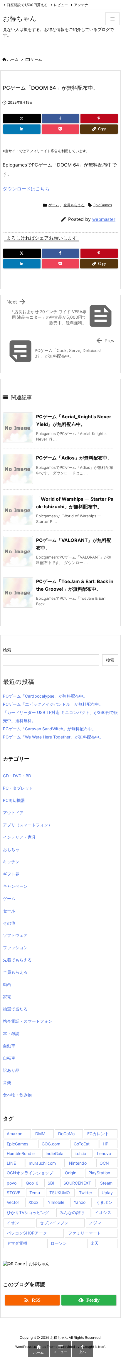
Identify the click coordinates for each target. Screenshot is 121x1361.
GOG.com (51, 1143)
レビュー (61, 5)
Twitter (85, 1192)
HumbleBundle (21, 1153)
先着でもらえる (17, 959)
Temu (34, 1192)
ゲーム (36, 59)
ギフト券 (11, 873)
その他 (9, 922)
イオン (13, 1222)
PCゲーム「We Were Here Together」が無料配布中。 (53, 736)
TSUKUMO (59, 1192)
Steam (106, 1182)
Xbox (33, 1202)
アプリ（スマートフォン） (27, 824)
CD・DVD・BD (17, 775)
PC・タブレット (18, 788)
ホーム (13, 59)
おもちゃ (11, 849)
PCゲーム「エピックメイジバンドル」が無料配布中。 (53, 704)
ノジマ (95, 1222)
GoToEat (82, 1143)
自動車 (9, 1045)
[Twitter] (22, 118)
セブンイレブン (54, 1222)
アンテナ (81, 5)
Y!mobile (56, 1202)
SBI (51, 1182)
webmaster (103, 219)
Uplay (107, 1192)
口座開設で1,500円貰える (27, 5)
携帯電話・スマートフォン (27, 1021)
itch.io (80, 1153)
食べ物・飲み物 (17, 1094)
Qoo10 (32, 1182)
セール (9, 910)
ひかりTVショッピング (28, 1212)
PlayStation (99, 1172)
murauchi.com (42, 1163)
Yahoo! (80, 1202)
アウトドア (13, 812)
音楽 (7, 1082)
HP (105, 1143)
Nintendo (78, 1163)
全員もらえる (74, 205)
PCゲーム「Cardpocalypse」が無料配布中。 (45, 695)
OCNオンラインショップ (30, 1172)
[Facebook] (60, 118)
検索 (7, 649)
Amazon (14, 1133)
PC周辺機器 (14, 800)
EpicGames (102, 205)
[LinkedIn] (22, 129)
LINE (11, 1163)
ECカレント (98, 1133)
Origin (70, 1172)
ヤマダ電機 (17, 1243)
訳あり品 (11, 1070)
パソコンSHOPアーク (27, 1232)
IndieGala (54, 1153)
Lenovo (104, 1153)
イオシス (103, 1212)
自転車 (9, 1057)
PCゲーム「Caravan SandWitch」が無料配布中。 (49, 728)
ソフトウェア (15, 935)
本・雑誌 (11, 1033)
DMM (40, 1133)
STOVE (13, 1192)
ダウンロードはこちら (26, 189)
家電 (7, 996)
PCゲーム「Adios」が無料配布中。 (74, 458)
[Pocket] (60, 129)
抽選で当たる (15, 1008)
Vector (13, 1202)
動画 (7, 984)
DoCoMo (66, 1133)
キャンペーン (15, 886)
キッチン (11, 861)
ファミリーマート (84, 1232)
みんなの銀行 (72, 1212)
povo (11, 1182)
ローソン (59, 1243)
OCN (104, 1163)
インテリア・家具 (19, 837)
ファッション (15, 947)
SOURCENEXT (77, 1182)
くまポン (104, 1202)
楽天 (94, 1243)
